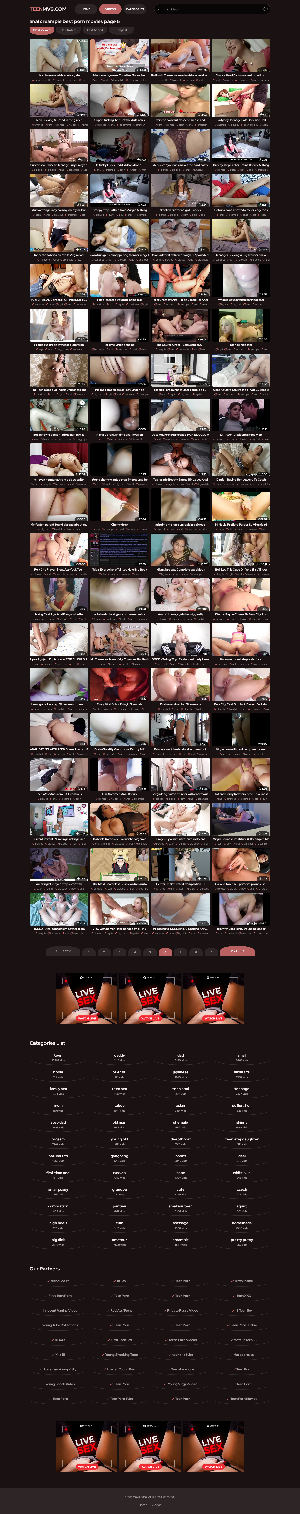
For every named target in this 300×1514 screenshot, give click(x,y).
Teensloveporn (182, 1369)
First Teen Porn (60, 1296)
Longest (121, 30)
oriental (119, 1074)
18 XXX (60, 1340)
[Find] (266, 9)
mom (58, 1107)
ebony (131, 529)
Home (86, 9)
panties (119, 1208)
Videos (110, 9)
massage (180, 1225)
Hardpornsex (244, 1354)
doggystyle (118, 80)
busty (233, 169)
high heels (58, 1225)
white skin (242, 1174)
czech (242, 1191)
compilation (58, 1208)
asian (181, 124)
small (242, 1057)
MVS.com (48, 9)
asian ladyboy (251, 124)
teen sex (119, 1091)
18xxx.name (244, 1281)
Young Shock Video (60, 1384)
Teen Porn (182, 1281)
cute (181, 1191)
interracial (136, 439)
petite (265, 394)
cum (37, 80)
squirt (242, 1208)
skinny (242, 1124)
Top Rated (68, 30)
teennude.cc (60, 1281)
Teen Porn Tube (121, 1399)
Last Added (95, 30)
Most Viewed (42, 30)
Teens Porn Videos (183, 1340)
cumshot (38, 124)
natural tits (58, 1158)
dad (181, 1057)
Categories (135, 9)
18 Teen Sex (243, 1310)
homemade (242, 1225)
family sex (58, 1091)
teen (145, 80)
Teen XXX (244, 1296)
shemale (221, 124)
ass (254, 80)
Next (233, 951)
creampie (134, 80)
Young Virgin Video (182, 1384)
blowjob (60, 124)
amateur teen (181, 1208)
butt (265, 798)
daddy (119, 1057)
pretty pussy (242, 1242)
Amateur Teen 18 (244, 1340)
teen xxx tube (182, 1354)
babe (245, 214)
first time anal (58, 1174)
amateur (228, 80)
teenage (241, 1091)
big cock (60, 80)
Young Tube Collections (60, 1325)
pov (242, 169)
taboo (119, 1107)
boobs (180, 1158)
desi (242, 1158)
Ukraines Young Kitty (60, 1369)
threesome (262, 933)
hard (134, 349)
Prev (67, 951)
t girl (84, 80)
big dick (73, 80)
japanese (181, 1074)
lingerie (171, 484)
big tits (47, 80)
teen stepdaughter (242, 1141)
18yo (145, 709)
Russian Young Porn (121, 1369)
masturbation (260, 664)
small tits (265, 484)
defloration (242, 1107)
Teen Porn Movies (243, 1399)
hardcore (74, 124)
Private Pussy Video (182, 1310)
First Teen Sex (121, 1340)
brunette (265, 80)
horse (58, 1074)
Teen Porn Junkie (244, 1325)
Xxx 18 (60, 1354)
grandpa (119, 1191)
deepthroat (181, 1141)
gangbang (119, 1158)
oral (163, 394)
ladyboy (235, 124)
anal (105, 80)
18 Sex (121, 1281)
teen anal (180, 1091)
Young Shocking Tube (121, 1354)
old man (119, 1124)
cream (144, 349)
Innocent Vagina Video (60, 1310)
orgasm (58, 1141)
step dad (58, 1124)
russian (119, 1174)
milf (144, 169)
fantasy (133, 169)
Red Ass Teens (121, 1310)
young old (119, 1141)
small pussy (58, 1191)
